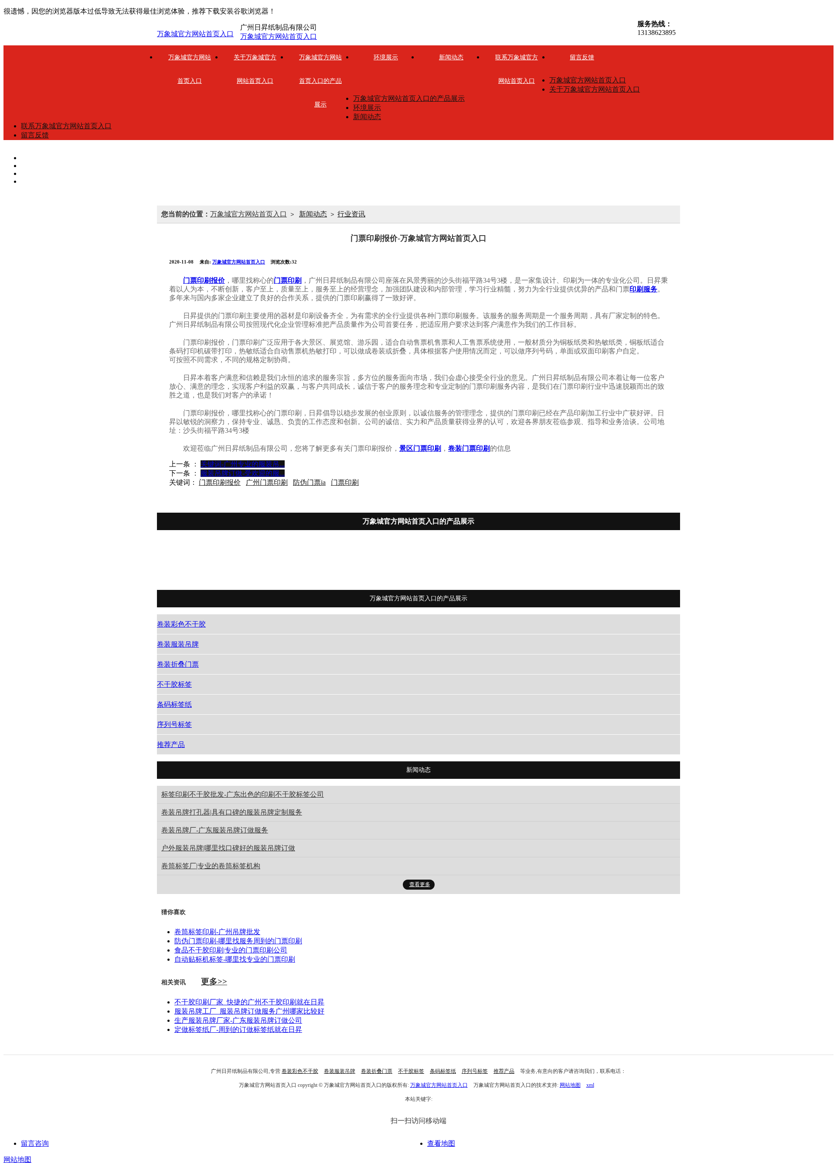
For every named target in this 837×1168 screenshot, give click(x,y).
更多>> (214, 981)
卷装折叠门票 (380, 562)
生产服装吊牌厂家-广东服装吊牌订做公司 (238, 1020)
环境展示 (386, 57)
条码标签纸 (500, 562)
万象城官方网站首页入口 (195, 34)
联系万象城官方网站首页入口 (516, 69)
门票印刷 (345, 482)
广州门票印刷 (267, 482)
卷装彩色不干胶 (246, 562)
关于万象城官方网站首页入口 (255, 69)
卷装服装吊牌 (315, 562)
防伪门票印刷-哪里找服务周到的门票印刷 (238, 941)
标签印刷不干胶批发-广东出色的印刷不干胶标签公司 (242, 794)
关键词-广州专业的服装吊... (243, 464)
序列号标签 (559, 562)
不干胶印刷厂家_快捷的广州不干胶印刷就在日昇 (249, 1002)
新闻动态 (451, 57)
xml (590, 1085)
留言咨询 (35, 1143)
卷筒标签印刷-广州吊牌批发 (217, 931)
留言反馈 (582, 57)
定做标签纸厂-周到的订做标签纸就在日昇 (238, 1029)
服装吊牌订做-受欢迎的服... (243, 473)
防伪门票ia (309, 482)
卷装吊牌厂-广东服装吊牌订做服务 (214, 830)
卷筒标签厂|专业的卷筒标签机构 (210, 866)
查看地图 (441, 1143)
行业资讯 (351, 214)
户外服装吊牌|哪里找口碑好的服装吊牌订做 (228, 848)
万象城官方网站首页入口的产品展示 (320, 81)
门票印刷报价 (220, 482)
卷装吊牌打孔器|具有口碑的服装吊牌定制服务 (231, 812)
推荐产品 (614, 562)
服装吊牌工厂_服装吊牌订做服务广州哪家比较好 (249, 1011)
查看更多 (419, 884)
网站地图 (570, 1085)
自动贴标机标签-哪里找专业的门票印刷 (234, 959)
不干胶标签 (442, 562)
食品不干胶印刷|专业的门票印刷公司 (230, 950)
